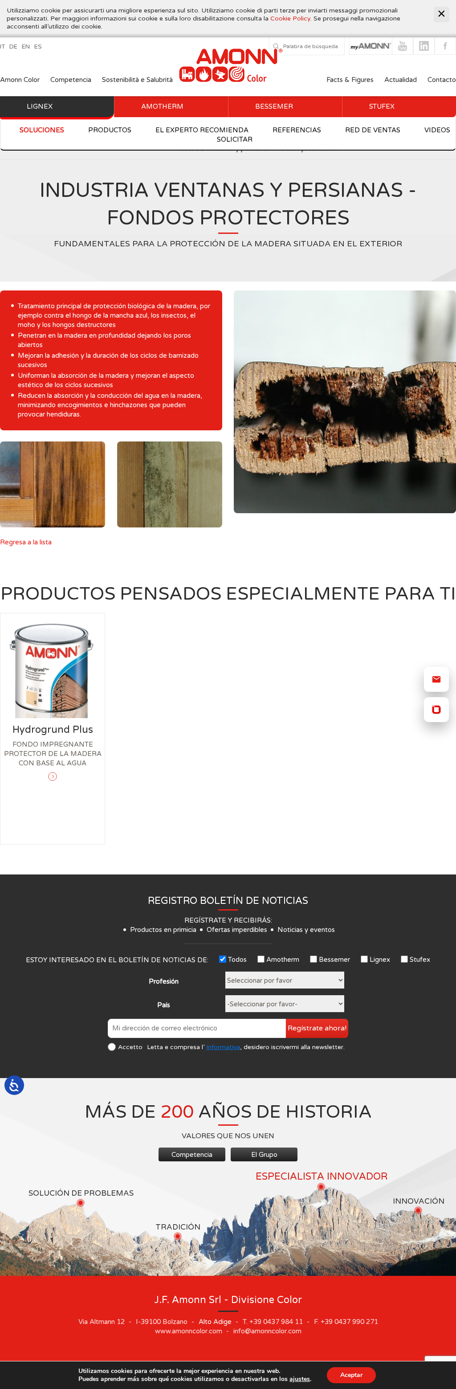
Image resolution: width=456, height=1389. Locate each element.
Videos (437, 130)
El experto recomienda (201, 130)
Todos (237, 960)
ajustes (299, 1379)
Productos (109, 130)
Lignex (40, 106)
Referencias (297, 130)
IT (2, 46)
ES (38, 46)
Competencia (70, 80)
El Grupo (264, 1155)
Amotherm (162, 106)
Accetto (130, 1047)
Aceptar (351, 1375)
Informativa (223, 1047)
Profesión (164, 981)
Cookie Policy (290, 18)
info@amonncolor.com (267, 1331)
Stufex (382, 106)
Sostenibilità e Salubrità (137, 80)
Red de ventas (372, 130)
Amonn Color (20, 80)
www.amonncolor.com (188, 1331)
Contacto (442, 80)
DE (13, 46)
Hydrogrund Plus (52, 729)
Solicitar (234, 139)
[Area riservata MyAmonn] (436, 709)
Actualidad (401, 80)
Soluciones (42, 130)
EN (26, 46)
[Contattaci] (436, 679)
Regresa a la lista (26, 542)
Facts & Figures (350, 80)
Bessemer (274, 106)
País (163, 1005)
